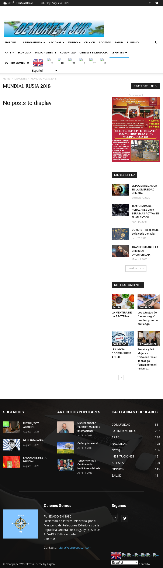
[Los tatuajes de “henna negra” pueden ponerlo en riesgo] (149, 301)
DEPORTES (117, 52)
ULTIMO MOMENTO (17, 62)
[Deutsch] (61, 62)
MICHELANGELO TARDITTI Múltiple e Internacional (88, 427)
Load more (134, 268)
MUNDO (73, 42)
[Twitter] (157, 3)
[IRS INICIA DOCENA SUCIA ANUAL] (123, 338)
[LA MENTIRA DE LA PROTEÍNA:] (123, 301)
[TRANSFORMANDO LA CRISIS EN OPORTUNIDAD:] (120, 251)
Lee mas (50, 539)
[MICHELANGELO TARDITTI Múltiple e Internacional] (65, 427)
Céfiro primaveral (87, 443)
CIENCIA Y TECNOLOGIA (93, 52)
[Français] (50, 62)
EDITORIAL (11, 42)
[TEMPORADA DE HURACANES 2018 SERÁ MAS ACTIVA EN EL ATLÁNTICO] (120, 210)
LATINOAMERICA (32, 42)
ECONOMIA (24, 52)
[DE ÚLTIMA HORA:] (11, 444)
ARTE (8, 52)
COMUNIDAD (68, 52)
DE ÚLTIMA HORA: (33, 440)
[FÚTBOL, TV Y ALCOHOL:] (11, 427)
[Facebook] (150, 3)
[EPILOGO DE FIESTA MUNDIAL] (11, 461)
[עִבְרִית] (71, 62)
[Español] (103, 62)
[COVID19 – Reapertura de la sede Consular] (120, 234)
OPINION (89, 42)
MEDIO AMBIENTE (45, 52)
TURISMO (133, 42)
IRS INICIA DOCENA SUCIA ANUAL (122, 353)
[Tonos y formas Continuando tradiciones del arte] (65, 464)
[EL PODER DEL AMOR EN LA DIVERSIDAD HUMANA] (120, 190)
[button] (155, 43)
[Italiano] (82, 62)
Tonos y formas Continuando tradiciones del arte (88, 464)
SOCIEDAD (105, 42)
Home (6, 78)
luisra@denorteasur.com (74, 548)
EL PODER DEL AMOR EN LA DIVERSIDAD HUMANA (144, 189)
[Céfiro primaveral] (65, 447)
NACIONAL (55, 42)
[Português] (92, 62)
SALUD (119, 42)
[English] (38, 62)
